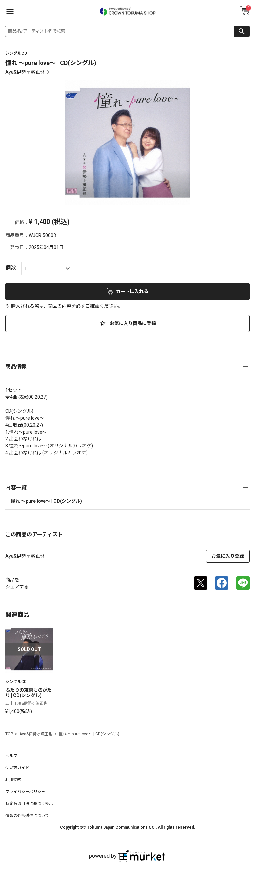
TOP (9, 734)
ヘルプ (11, 755)
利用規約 (13, 779)
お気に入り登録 (228, 556)
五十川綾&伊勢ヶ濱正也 (26, 703)
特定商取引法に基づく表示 (29, 803)
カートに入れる (132, 291)
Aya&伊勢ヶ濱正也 (24, 72)
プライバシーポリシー (25, 791)
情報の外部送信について (27, 815)
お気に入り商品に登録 (132, 323)
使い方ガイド (17, 767)
